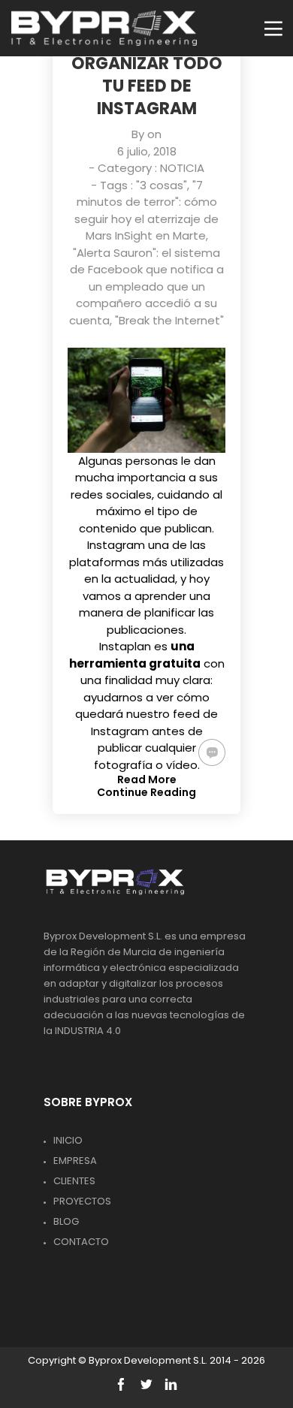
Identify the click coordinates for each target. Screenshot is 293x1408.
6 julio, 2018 (147, 151)
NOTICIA (182, 168)
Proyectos (82, 1201)
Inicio (68, 1140)
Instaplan (125, 646)
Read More (147, 779)
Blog (66, 1221)
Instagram (116, 545)
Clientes (74, 1181)
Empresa (75, 1160)
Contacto (81, 1242)
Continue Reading (146, 792)
